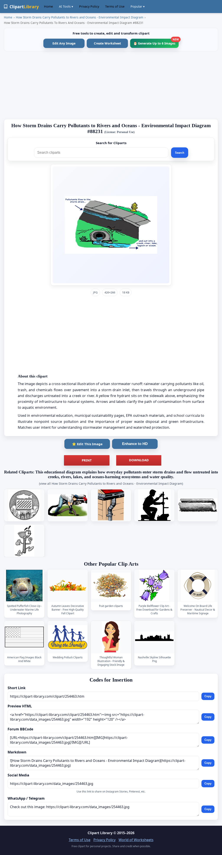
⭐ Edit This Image (87, 444)
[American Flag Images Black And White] (24, 637)
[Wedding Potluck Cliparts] (67, 637)
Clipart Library (100, 832)
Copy (207, 696)
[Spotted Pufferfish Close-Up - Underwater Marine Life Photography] (24, 585)
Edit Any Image (63, 43)
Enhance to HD (135, 444)
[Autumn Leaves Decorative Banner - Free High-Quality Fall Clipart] (67, 585)
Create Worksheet (107, 43)
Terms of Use (114, 6)
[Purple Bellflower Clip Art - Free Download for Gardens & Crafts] (154, 585)
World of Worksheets (136, 839)
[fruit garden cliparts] (111, 585)
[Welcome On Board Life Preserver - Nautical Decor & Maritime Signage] (197, 585)
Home (48, 6)
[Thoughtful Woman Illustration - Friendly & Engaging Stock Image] (111, 637)
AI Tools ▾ (66, 6)
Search (179, 152)
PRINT (87, 460)
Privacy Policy (89, 6)
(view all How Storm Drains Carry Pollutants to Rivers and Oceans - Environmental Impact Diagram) (111, 483)
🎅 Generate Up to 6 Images (156, 42)
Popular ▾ (138, 6)
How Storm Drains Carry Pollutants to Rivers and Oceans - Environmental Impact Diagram (79, 17)
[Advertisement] (111, 85)
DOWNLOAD (139, 460)
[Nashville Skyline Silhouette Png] (154, 637)
